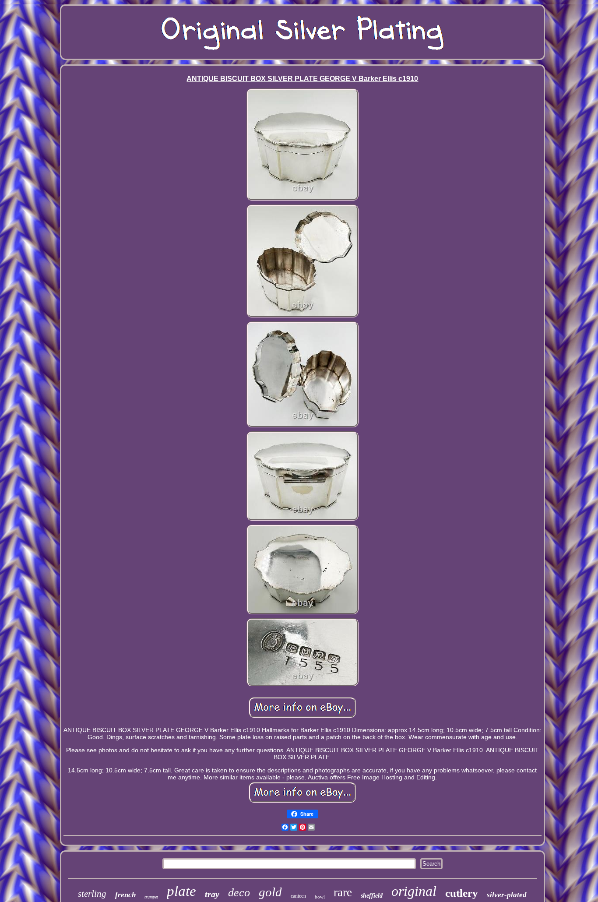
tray (212, 894)
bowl (320, 896)
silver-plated (507, 895)
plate (181, 891)
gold (270, 892)
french (125, 895)
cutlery (461, 893)
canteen (298, 896)
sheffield (372, 895)
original (413, 891)
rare (343, 892)
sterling (92, 893)
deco (239, 892)
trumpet (151, 897)
